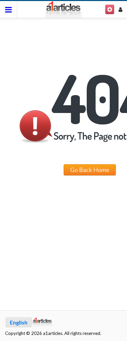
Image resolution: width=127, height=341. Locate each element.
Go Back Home (89, 169)
